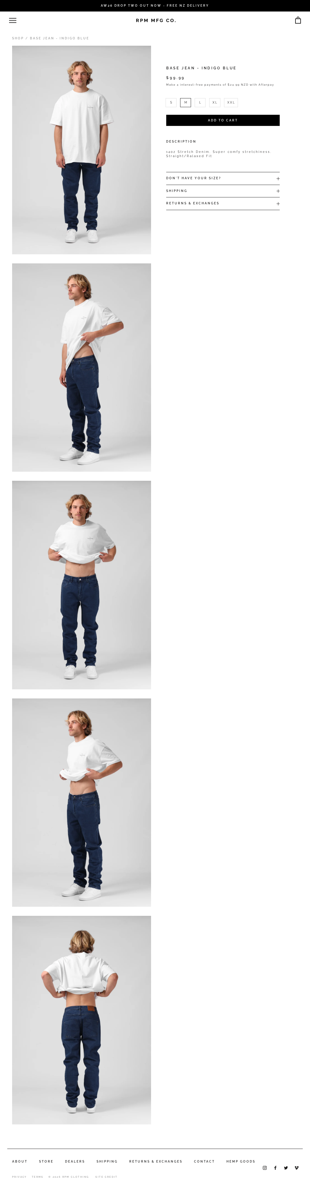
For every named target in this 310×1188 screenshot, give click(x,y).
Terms (38, 1176)
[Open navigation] (12, 20)
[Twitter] (286, 1167)
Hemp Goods (241, 1161)
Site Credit (106, 1176)
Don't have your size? (193, 178)
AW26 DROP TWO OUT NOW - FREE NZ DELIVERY (155, 5)
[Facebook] (275, 1167)
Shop (18, 38)
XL (215, 102)
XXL (231, 102)
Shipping (176, 191)
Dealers (75, 1161)
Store (46, 1161)
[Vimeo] (296, 1167)
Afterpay (266, 84)
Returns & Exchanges (192, 203)
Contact (204, 1161)
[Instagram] (265, 1167)
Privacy (19, 1176)
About (20, 1161)
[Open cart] (298, 20)
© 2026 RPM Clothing (68, 1176)
